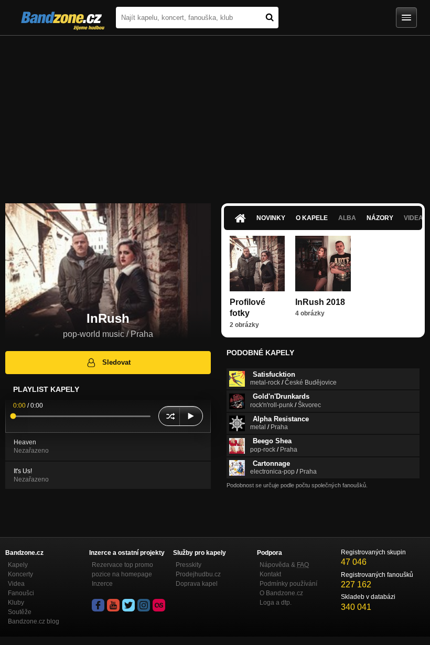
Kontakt (270, 574)
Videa (16, 583)
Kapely (18, 565)
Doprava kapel (197, 583)
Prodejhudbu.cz (198, 574)
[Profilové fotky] (257, 263)
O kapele (312, 218)
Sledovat (116, 362)
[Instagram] (143, 605)
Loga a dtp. (276, 602)
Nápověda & (284, 565)
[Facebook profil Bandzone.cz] (98, 605)
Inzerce (102, 583)
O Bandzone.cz (281, 593)
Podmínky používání (288, 583)
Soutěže (19, 612)
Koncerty (20, 574)
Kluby (16, 602)
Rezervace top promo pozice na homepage (122, 569)
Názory (380, 218)
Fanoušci (21, 593)
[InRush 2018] (322, 263)
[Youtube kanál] (113, 605)
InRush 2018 (320, 302)
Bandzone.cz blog (33, 621)
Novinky (270, 218)
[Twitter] (128, 605)
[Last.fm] (159, 605)
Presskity (188, 565)
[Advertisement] (215, 114)
